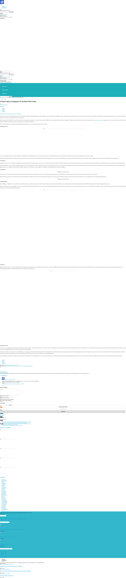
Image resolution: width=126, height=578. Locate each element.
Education (3, 482)
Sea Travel (3, 497)
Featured (3, 484)
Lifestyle (3, 489)
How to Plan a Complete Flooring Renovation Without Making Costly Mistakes (14, 422)
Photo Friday (4, 493)
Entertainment (4, 483)
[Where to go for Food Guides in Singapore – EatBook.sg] (6, 564)
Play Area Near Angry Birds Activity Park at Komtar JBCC (12, 529)
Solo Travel (4, 498)
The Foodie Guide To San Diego (6, 575)
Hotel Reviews (4, 488)
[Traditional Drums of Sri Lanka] (2, 542)
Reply (3, 385)
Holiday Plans (4, 487)
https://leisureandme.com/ (4, 372)
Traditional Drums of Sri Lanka (6, 544)
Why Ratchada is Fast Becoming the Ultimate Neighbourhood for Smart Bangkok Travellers (16, 423)
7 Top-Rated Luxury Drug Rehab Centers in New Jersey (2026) (12, 425)
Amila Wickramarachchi (4, 104)
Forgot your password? (3, 14)
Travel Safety (4, 505)
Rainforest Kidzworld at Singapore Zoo (8, 536)
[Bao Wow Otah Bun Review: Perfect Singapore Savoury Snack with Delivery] (5, 569)
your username (11, 11)
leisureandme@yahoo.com (8, 513)
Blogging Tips (4, 480)
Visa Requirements (5, 509)
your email (10, 17)
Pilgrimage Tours (4, 495)
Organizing (3, 490)
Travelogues (4, 507)
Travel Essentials (4, 502)
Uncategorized (4, 508)
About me (3, 6)
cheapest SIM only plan (97, 120)
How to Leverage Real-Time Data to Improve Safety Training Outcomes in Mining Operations (16, 421)
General (3, 486)
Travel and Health (5, 501)
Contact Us (4, 93)
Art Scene (3, 479)
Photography (4, 494)
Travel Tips (3, 506)
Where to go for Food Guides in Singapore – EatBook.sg (11, 566)
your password (11, 12)
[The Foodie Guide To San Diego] (5, 573)
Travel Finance (4, 503)
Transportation (4, 500)
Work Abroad (4, 510)
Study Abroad (4, 499)
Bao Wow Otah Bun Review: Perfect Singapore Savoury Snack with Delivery (15, 570)
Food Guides (4, 97)
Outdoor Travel (4, 491)
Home (1, 97)
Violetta (6, 379)
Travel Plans (4, 504)
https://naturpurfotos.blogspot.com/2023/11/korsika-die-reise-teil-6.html (13, 383)
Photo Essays (4, 492)
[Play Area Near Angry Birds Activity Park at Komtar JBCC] (2, 527)
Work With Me (4, 7)
